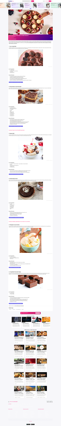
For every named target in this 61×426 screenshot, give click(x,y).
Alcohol (38, 397)
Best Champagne (17, 356)
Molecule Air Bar (39, 413)
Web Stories (48, 419)
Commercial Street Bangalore (29, 397)
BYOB (17, 342)
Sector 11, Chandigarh (25, 414)
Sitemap (31, 419)
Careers (45, 419)
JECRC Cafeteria (47, 414)
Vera (43, 419)
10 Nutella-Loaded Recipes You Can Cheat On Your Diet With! (21, 221)
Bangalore (27, 383)
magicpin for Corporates (40, 419)
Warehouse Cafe (47, 413)
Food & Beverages (11, 34)
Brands (37, 419)
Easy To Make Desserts (18, 309)
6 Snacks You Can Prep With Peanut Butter (18, 130)
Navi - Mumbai (9, 415)
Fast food (30, 383)
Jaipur (9, 413)
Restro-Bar (43, 342)
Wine (19, 356)
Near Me (21, 419)
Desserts (22, 309)
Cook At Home (14, 309)
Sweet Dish (10, 309)
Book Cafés (19, 397)
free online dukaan (15, 401)
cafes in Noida (40, 356)
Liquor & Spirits (31, 356)
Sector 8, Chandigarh (25, 413)
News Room (13, 419)
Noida (15, 342)
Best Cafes (22, 397)
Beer (44, 397)
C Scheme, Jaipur (32, 414)
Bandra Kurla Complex (25, 415)
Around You (18, 419)
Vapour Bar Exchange (40, 414)
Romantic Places (39, 342)
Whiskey (22, 356)
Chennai (16, 383)
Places (33, 419)
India (26, 356)
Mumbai (16, 414)
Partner (35, 419)
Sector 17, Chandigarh (32, 413)
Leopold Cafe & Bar (47, 415)
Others (41, 422)
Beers (28, 356)
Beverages (41, 397)
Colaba (31, 415)
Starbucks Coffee (40, 415)
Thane (16, 415)
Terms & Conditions (28, 419)
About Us (15, 419)
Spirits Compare (24, 419)
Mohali (9, 414)
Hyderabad (27, 342)
